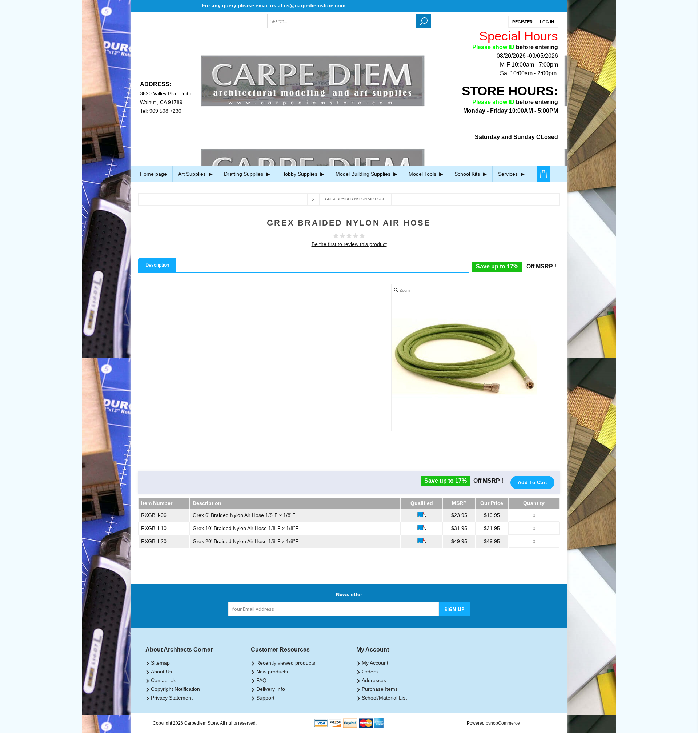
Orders (370, 671)
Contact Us (163, 680)
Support (265, 698)
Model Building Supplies (364, 174)
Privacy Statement (172, 698)
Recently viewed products (285, 663)
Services (508, 174)
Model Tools (423, 174)
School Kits (467, 174)
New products (272, 671)
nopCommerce (505, 723)
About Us (161, 671)
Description (157, 265)
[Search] (423, 21)
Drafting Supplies (244, 174)
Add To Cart (532, 482)
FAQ (261, 680)
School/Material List (384, 698)
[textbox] (341, 21)
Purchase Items (380, 689)
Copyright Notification (175, 689)
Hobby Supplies (300, 174)
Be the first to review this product (349, 244)
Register (522, 22)
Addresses (374, 680)
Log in (547, 22)
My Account (375, 663)
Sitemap (160, 663)
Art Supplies (192, 174)
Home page (153, 174)
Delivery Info (270, 689)
